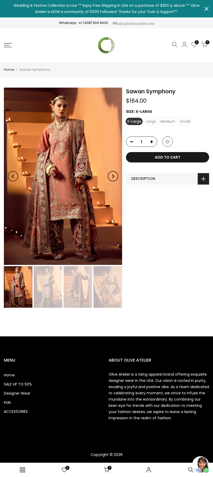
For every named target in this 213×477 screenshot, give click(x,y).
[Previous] (13, 176)
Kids (7, 402)
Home (9, 69)
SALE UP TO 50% (18, 384)
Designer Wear (17, 393)
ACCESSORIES (16, 411)
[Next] (113, 176)
